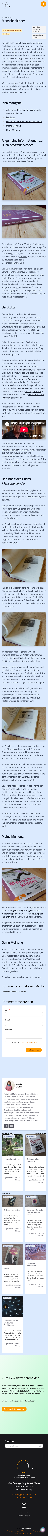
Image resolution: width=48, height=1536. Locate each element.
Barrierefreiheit (36, 1531)
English (27, 1516)
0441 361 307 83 (24, 1497)
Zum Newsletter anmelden (14, 1409)
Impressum (11, 1531)
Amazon (23, 256)
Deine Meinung (13, 130)
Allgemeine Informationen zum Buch (23, 111)
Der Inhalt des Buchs (24, 121)
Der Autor (10, 117)
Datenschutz (25, 1531)
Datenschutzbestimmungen (29, 1042)
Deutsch (20, 1516)
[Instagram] (24, 1505)
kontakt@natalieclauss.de (24, 1494)
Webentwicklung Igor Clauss (24, 1533)
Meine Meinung (13, 125)
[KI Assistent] (42, 1530)
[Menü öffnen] (43, 4)
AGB (18, 1531)
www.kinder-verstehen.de (28, 330)
